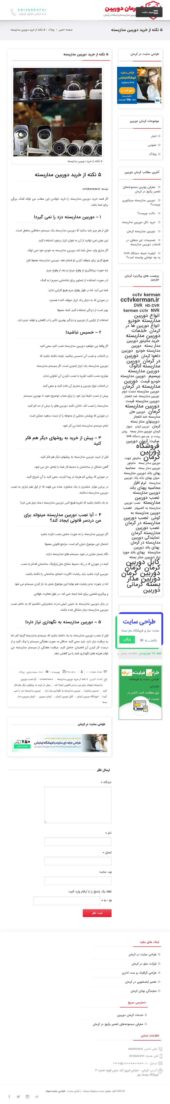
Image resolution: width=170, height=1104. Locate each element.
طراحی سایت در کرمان (142, 954)
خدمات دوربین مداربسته (143, 333)
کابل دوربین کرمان (64, 696)
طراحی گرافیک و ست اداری (139, 973)
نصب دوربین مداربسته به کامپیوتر (142, 505)
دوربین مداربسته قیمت (142, 401)
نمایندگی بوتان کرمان (143, 991)
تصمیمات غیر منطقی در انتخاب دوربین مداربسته (143, 242)
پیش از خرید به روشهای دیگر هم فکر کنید (63, 441)
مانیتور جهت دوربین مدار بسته (142, 460)
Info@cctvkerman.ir (130, 1063)
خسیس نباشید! (91, 691)
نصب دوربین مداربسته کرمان (145, 530)
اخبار (153, 136)
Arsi (41, 672)
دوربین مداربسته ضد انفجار (142, 396)
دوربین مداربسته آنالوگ (143, 363)
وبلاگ (51, 30)
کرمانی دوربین (143, 587)
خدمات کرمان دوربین (130, 1015)
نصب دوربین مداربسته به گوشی (141, 513)
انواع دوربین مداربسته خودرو (144, 318)
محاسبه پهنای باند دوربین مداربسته (142, 471)
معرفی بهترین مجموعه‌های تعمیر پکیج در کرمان (141, 189)
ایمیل (107, 852)
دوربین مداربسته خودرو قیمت (140, 378)
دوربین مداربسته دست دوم (140, 391)
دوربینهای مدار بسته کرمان (145, 424)
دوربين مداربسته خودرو (145, 348)
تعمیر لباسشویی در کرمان (140, 982)
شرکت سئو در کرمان (144, 964)
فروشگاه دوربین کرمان (87, 696)
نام (108, 833)
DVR (138, 305)
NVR (155, 310)
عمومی (152, 145)
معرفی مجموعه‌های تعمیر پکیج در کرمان (118, 1024)
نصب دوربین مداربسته (147, 500)
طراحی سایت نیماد (55, 1091)
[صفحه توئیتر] (18, 1097)
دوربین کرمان (142, 427)
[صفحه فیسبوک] (9, 1097)
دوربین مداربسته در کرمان (141, 383)
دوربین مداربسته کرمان (141, 231)
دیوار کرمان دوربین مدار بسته (143, 429)
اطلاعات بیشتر (129, 653)
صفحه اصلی (66, 30)
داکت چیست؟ (146, 213)
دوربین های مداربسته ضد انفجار (144, 414)
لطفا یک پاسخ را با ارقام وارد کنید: (90, 892)
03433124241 (135, 1049)
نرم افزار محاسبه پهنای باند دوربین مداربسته (145, 488)
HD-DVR (152, 306)
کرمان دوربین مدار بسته (140, 578)
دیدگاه (106, 782)
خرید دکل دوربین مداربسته (138, 222)
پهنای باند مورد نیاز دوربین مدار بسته (141, 555)
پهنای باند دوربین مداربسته (147, 550)
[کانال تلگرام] (36, 1097)
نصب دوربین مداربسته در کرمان (142, 520)
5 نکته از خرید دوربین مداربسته (72, 679)
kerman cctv (136, 310)
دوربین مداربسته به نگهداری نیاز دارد (62, 691)
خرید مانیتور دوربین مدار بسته (143, 343)
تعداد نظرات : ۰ (94, 672)
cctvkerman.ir (91, 189)
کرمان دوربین (45, 696)
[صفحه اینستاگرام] (27, 1097)
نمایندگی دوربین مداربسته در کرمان (145, 540)
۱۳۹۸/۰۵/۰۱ (71, 672)
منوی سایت (148, 12)
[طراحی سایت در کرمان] (139, 103)
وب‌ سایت (105, 872)
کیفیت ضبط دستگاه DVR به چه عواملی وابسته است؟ (142, 255)
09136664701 (136, 1056)
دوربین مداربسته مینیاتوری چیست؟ (141, 202)
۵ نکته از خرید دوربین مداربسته (85, 54)
